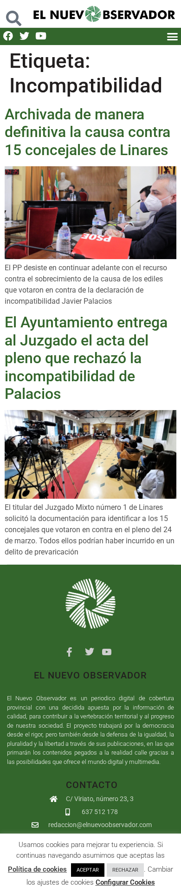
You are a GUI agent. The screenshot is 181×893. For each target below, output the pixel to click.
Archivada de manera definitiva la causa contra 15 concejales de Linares (87, 132)
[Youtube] (40, 36)
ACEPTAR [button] (88, 870)
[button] (13, 13)
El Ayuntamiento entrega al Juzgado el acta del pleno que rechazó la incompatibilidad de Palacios (86, 358)
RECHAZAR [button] (125, 870)
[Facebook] (8, 36)
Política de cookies (37, 869)
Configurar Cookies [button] (125, 882)
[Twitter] (24, 36)
